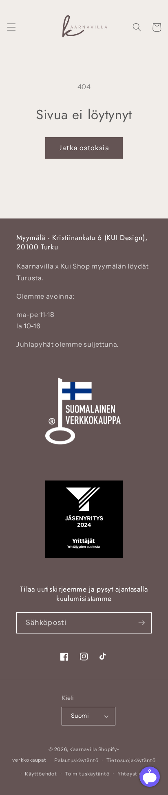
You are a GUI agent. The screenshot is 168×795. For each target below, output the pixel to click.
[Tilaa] (141, 622)
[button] (11, 27)
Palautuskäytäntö (76, 760)
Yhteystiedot (134, 774)
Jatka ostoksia (84, 148)
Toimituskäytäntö (87, 774)
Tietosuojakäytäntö (131, 760)
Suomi (79, 715)
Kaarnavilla (83, 749)
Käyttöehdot (41, 774)
